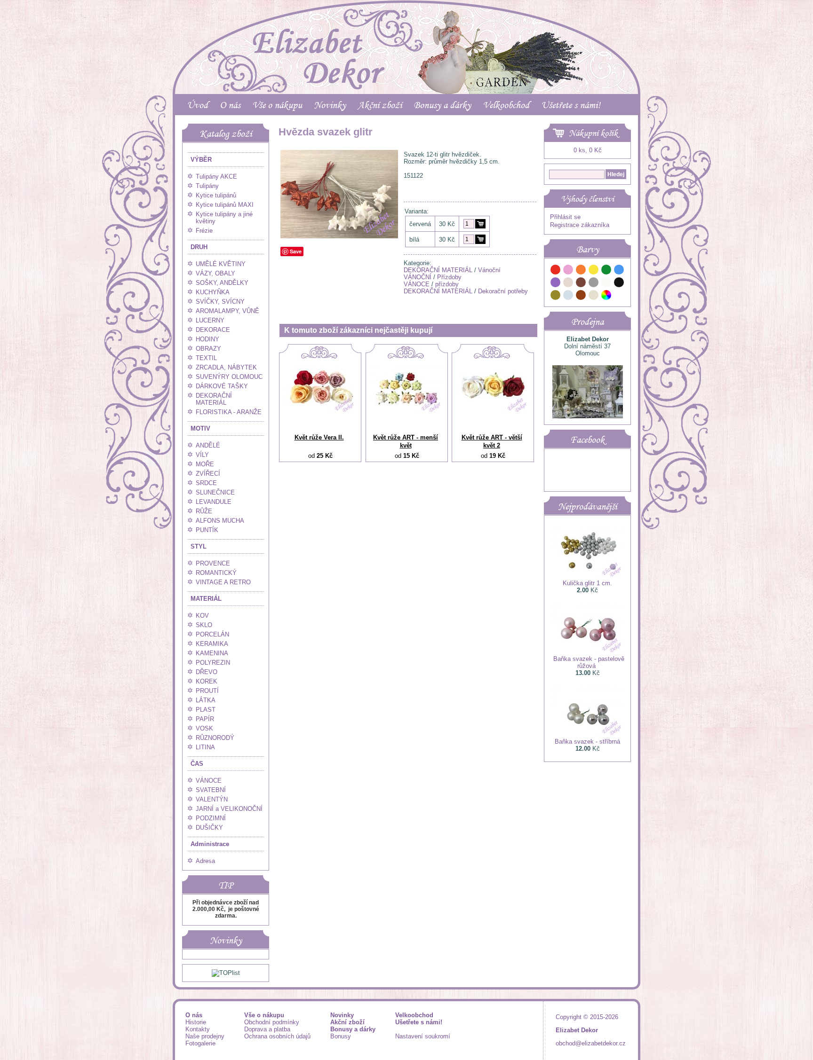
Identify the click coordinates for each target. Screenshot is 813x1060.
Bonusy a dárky (442, 105)
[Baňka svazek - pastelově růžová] (587, 651)
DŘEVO (206, 671)
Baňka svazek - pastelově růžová (588, 662)
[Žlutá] (594, 271)
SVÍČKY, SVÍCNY (220, 301)
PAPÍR (205, 718)
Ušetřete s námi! (570, 105)
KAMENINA (212, 653)
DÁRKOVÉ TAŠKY (222, 386)
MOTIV (200, 428)
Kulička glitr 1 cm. (587, 583)
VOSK (204, 728)
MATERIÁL (206, 598)
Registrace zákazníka (579, 224)
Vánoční (489, 270)
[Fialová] (555, 283)
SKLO (204, 624)
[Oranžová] (581, 271)
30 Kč (447, 224)
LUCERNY (210, 320)
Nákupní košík (593, 133)
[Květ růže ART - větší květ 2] (493, 411)
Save (296, 251)
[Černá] (619, 283)
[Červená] (555, 271)
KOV (202, 615)
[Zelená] (606, 271)
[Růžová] (568, 271)
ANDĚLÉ (208, 445)
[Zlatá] (555, 296)
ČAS (197, 763)
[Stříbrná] (568, 296)
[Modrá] (619, 271)
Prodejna (587, 321)
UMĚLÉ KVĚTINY (221, 263)
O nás (230, 105)
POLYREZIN (213, 662)
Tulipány (207, 185)
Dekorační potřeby (503, 291)
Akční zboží (380, 105)
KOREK (206, 681)
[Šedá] (594, 283)
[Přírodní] (594, 296)
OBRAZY (208, 348)
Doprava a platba (267, 1029)
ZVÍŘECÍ (208, 473)
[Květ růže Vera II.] (320, 411)
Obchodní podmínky (271, 1022)
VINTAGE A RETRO (223, 582)
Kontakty (197, 1029)
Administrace (210, 844)
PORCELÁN (212, 634)
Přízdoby (449, 277)
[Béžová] (568, 283)
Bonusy (340, 1036)
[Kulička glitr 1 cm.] (587, 576)
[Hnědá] (581, 283)
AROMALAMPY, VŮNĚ (227, 310)
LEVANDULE (213, 501)
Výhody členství (587, 198)
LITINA (205, 747)
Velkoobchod (506, 105)
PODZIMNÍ (211, 818)
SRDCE (206, 483)
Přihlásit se (565, 216)
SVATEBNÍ (211, 789)
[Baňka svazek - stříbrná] (587, 734)
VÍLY (202, 454)
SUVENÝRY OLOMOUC (229, 376)
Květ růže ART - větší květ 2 (492, 441)
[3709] (480, 223)
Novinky (330, 105)
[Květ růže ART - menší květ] (407, 411)
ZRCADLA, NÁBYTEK (226, 367)
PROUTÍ (207, 690)
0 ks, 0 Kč (588, 150)
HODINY (207, 339)
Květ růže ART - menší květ (405, 441)
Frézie (204, 230)
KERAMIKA (212, 643)
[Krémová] (619, 296)
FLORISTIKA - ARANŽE (229, 412)
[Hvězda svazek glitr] (339, 236)
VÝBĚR (201, 159)
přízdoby (447, 284)
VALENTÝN (212, 799)
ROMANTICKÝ (216, 572)
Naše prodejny (204, 1036)
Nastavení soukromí (422, 1036)
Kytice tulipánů (216, 195)
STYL (199, 546)
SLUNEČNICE (215, 492)
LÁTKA (205, 700)
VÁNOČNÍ (417, 277)
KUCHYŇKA (213, 292)
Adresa (205, 860)
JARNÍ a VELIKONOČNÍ (229, 808)
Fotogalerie (200, 1043)
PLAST (205, 709)
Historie (195, 1022)
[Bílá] (606, 283)
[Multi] (606, 296)
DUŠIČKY (209, 827)
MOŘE (205, 464)
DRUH (199, 247)
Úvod (197, 105)
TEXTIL (206, 357)
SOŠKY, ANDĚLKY (222, 282)
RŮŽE (204, 511)
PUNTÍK (207, 530)
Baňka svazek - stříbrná (587, 741)
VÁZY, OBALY (215, 273)
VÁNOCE (209, 780)
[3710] (480, 239)
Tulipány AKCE (216, 176)
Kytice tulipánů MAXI (225, 204)
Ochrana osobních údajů (277, 1036)
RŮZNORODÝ (215, 737)
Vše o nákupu (277, 105)
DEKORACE (213, 329)
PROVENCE (213, 563)
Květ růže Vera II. (319, 437)
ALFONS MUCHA (220, 520)
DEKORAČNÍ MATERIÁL (214, 399)
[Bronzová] (581, 296)
